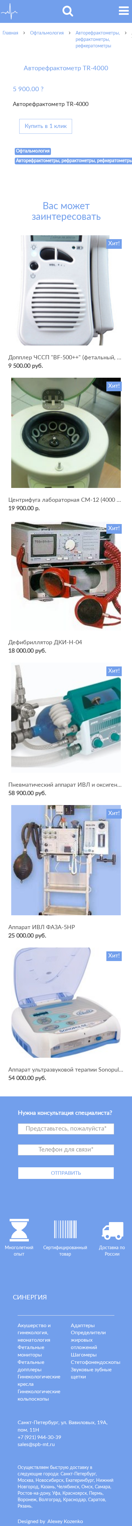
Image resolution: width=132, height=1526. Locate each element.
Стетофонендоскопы (95, 1362)
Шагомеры (84, 1354)
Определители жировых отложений (88, 1340)
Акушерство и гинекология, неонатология (34, 1333)
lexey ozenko (65, 1521)
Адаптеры (83, 1325)
